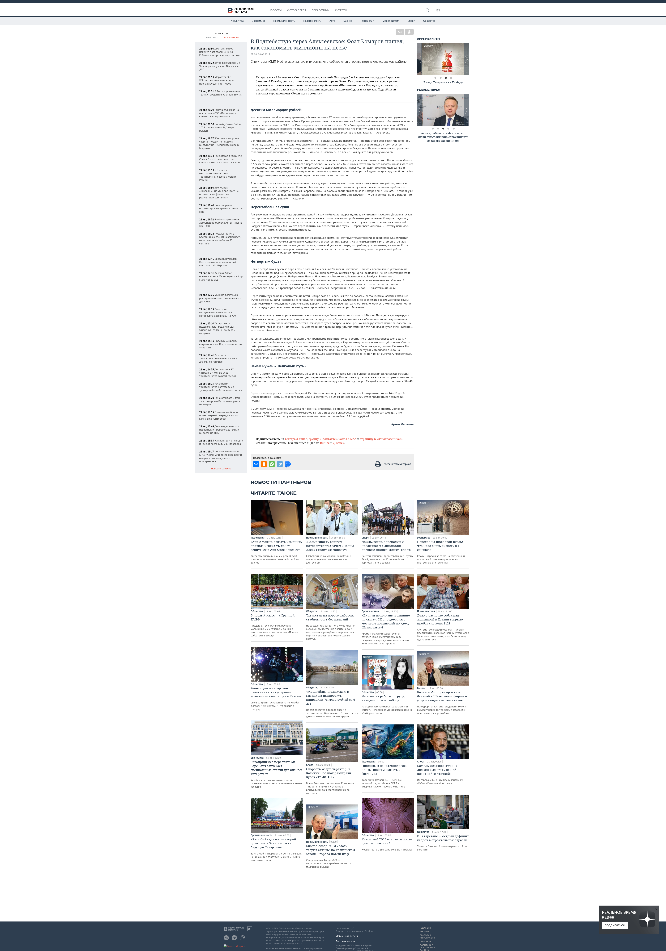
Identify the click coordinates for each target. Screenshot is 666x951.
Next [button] (466, 59)
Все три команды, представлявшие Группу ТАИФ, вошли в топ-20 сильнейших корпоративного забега (387, 552)
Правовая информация (427, 936)
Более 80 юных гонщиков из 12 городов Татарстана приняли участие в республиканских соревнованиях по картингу (330, 781)
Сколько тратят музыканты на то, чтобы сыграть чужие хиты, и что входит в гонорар (276, 698)
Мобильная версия (347, 936)
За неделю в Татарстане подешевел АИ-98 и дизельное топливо (218, 358)
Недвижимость (312, 20)
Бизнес (347, 20)
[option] (443, 59)
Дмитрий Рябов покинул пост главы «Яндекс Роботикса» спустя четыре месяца (219, 52)
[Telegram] (280, 464)
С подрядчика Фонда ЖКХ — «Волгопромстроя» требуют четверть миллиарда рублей (330, 856)
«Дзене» (338, 443)
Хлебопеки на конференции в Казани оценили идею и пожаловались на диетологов (330, 552)
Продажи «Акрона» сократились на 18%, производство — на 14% (220, 344)
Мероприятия (390, 20)
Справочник (321, 10)
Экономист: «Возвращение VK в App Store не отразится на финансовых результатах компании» (219, 192)
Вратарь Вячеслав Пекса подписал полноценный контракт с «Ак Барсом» (218, 262)
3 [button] (445, 78)
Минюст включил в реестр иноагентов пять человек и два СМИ (220, 298)
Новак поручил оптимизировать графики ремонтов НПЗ (220, 208)
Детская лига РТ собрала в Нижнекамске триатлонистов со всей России (217, 373)
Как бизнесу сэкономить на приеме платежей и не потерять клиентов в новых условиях (277, 774)
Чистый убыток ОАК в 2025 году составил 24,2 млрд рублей (220, 127)
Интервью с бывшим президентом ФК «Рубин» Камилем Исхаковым (440, 774)
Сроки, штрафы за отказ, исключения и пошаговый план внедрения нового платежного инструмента (441, 552)
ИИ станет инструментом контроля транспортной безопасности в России (217, 175)
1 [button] (435, 78)
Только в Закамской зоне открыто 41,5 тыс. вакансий (443, 842)
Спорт (411, 20)
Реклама (424, 931)
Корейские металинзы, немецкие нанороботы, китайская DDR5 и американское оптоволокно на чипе (385, 776)
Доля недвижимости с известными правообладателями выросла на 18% (220, 430)
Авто (332, 20)
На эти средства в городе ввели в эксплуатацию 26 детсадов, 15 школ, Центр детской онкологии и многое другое (332, 704)
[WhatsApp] (272, 464)
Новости (275, 10)
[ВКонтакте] (400, 32)
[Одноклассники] (409, 32)
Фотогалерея (296, 10)
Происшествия (371, 611)
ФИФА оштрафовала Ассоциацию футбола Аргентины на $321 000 (220, 223)
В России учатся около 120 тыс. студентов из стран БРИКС (220, 93)
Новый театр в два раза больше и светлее (387, 844)
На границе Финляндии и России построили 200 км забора (221, 442)
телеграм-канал (296, 439)
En (438, 10)
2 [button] (440, 78)
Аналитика (237, 20)
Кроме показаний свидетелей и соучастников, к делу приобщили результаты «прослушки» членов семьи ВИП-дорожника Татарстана (386, 629)
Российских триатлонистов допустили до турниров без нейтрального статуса (220, 387)
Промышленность (284, 20)
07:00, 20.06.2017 (260, 54)
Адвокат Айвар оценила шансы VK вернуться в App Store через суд (221, 276)
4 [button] (451, 78)
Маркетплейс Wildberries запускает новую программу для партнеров (216, 80)
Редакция (425, 928)
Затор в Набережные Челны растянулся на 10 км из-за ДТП (219, 66)
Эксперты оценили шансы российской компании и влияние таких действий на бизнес (276, 552)
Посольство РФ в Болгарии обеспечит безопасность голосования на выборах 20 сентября (220, 238)
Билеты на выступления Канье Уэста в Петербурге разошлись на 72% (217, 312)
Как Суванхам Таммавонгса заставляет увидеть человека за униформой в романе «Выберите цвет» (387, 704)
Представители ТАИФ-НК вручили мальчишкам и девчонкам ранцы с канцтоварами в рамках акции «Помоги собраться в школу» (274, 625)
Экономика (258, 20)
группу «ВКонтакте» (323, 439)
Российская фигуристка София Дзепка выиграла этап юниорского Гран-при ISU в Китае (220, 159)
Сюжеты (341, 10)
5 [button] (453, 128)
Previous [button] (419, 59)
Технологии (367, 20)
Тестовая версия (346, 941)
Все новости (231, 37)
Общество (429, 20)
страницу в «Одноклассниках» (381, 439)
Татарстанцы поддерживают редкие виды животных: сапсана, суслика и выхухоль (217, 328)
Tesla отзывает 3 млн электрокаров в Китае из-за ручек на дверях (219, 401)
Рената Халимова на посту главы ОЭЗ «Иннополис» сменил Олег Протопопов (219, 113)
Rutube (325, 443)
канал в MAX (348, 439)
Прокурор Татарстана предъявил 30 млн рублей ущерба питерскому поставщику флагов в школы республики (442, 702)
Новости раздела (221, 468)
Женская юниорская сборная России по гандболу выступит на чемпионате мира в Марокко (219, 143)
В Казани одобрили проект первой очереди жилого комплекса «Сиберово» (218, 415)
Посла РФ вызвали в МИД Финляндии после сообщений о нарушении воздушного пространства (220, 456)
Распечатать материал (397, 464)
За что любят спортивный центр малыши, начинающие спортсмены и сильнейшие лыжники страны (276, 849)
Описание (425, 941)
